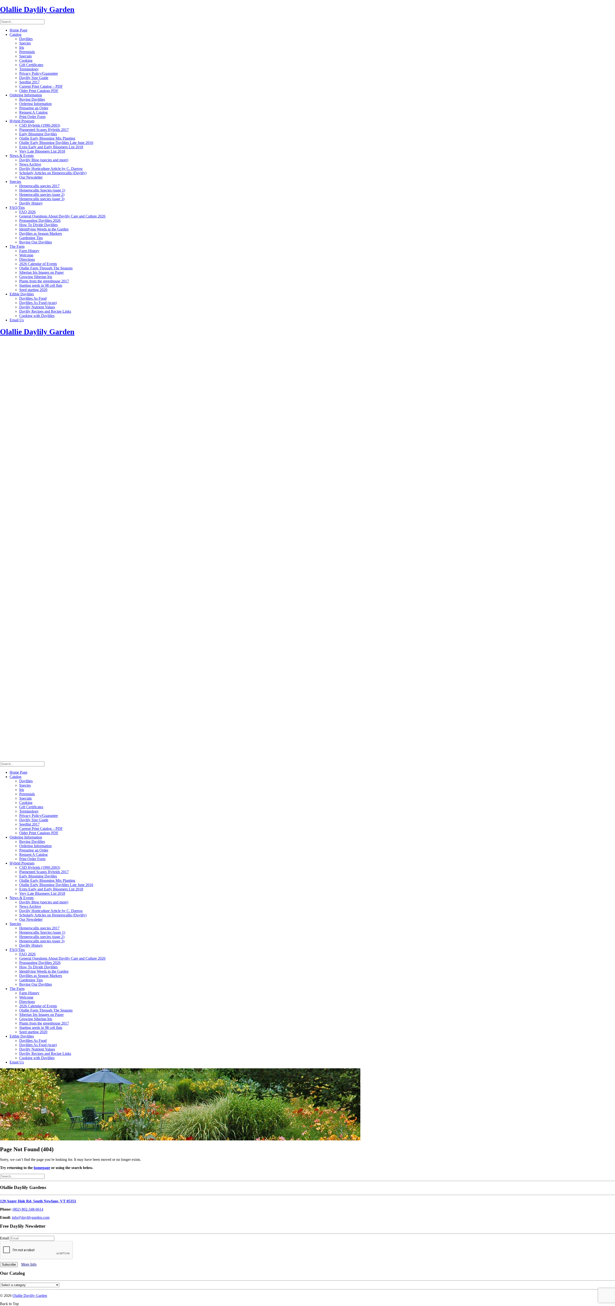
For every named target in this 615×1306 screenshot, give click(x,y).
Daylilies (26, 39)
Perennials (27, 52)
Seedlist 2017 (29, 82)
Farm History (29, 251)
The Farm (17, 246)
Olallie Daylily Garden (29, 1296)
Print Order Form (32, 117)
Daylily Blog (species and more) (43, 160)
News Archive (30, 164)
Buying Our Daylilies (35, 242)
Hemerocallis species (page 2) (41, 195)
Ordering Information (26, 95)
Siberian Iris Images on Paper (41, 272)
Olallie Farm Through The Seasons (46, 268)
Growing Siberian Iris (35, 277)
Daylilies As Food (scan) (38, 303)
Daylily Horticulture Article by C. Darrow (51, 169)
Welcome (26, 255)
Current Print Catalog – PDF (41, 86)
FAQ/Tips (17, 207)
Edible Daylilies (22, 294)
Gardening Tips (31, 238)
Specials (25, 56)
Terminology (29, 69)
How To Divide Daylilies (38, 225)
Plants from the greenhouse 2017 (44, 281)
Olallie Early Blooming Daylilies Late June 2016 (56, 143)
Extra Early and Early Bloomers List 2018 (51, 147)
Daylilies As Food (33, 298)
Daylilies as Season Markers (40, 233)
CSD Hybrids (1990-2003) (39, 125)
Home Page (18, 30)
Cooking (25, 60)
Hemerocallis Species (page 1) (42, 190)
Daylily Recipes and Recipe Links (45, 311)
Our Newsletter (31, 177)
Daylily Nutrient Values (37, 307)
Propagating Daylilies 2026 (40, 220)
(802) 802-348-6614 (27, 1209)
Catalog (15, 34)
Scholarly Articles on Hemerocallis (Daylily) (52, 173)
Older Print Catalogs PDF (38, 91)
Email (5, 1238)
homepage (42, 1168)
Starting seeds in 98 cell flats (40, 285)
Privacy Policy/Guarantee (38, 73)
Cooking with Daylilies (37, 316)
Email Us (17, 320)
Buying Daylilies (32, 99)
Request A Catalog (33, 112)
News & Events (22, 156)
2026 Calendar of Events (38, 264)
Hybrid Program (22, 121)
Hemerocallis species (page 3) (41, 199)
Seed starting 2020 (33, 290)
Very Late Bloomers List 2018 (42, 151)
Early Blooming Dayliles (38, 134)
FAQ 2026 (27, 212)
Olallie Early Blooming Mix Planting (47, 138)
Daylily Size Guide (33, 78)
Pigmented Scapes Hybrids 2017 (44, 130)
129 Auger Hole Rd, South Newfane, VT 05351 (38, 1201)
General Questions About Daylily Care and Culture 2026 (62, 216)
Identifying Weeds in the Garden (43, 229)
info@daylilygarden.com (30, 1217)
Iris (21, 47)
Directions (27, 259)
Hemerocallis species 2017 (39, 186)
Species (25, 43)
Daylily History (31, 203)
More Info (29, 1264)
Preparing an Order (33, 108)
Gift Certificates (31, 65)
